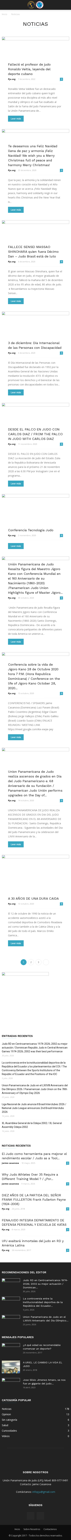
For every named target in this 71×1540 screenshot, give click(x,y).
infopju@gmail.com (43, 1492)
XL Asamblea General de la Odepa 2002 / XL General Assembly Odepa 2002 (32, 1125)
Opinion (6, 1414)
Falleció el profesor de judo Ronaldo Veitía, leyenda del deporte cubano (29, 69)
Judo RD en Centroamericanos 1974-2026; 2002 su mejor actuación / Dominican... (45, 1284)
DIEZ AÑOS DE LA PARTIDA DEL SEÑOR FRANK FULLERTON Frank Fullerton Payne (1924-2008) (34, 1199)
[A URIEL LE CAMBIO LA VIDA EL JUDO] (11, 1367)
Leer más (16, 118)
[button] (66, 5)
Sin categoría (9, 1419)
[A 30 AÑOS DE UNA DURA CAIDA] (35, 877)
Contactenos (50, 1529)
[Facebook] (30, 1515)
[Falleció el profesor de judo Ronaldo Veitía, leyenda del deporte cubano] (35, 56)
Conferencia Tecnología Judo (30, 530)
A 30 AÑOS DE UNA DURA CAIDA (33, 898)
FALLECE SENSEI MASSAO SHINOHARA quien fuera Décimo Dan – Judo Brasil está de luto (33, 251)
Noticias (6, 1409)
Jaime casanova (10, 1163)
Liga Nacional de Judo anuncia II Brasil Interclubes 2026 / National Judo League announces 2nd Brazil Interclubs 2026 (34, 1108)
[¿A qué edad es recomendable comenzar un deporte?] (11, 1349)
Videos (6, 1436)
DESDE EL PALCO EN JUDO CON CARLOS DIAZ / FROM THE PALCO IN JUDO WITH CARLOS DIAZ (35, 434)
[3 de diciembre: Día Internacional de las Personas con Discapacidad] (35, 330)
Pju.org (11, 79)
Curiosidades (9, 1430)
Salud (5, 1425)
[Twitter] (40, 1515)
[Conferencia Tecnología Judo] (35, 512)
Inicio (4, 14)
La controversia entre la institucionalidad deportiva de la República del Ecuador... (43, 1302)
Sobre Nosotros (31, 1529)
